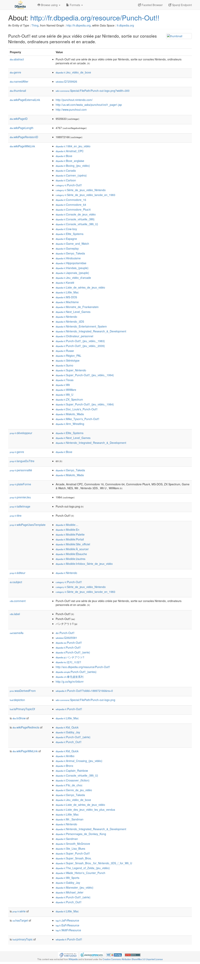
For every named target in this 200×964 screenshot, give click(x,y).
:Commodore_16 (71, 200)
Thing (34, 25)
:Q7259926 (66, 81)
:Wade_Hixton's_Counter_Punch (80, 873)
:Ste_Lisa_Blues (70, 848)
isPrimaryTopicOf (22, 709)
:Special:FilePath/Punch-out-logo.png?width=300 (92, 91)
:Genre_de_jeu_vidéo (74, 790)
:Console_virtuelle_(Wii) (75, 219)
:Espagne (66, 239)
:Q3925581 (66, 638)
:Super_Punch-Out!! (73, 853)
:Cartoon (66, 180)
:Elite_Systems (69, 234)
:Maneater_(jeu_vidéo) (74, 887)
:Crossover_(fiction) (72, 780)
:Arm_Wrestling (70, 424)
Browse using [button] (49, 5)
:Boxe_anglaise (70, 161)
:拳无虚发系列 (69, 677)
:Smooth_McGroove (73, 844)
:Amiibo (65, 756)
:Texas (64, 380)
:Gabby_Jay (68, 732)
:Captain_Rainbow (72, 770)
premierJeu (20, 497)
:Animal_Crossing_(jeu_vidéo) (79, 761)
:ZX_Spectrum (69, 399)
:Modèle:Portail (70, 539)
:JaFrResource (67, 920)
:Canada (66, 170)
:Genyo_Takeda (70, 253)
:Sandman (67, 839)
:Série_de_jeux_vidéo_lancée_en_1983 (85, 195)
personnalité (21, 470)
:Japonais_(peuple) (72, 273)
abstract (17, 59)
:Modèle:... (67, 525)
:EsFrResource (67, 925)
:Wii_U (64, 394)
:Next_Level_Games (73, 312)
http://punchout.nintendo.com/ (74, 100)
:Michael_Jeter (69, 892)
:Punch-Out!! (69, 185)
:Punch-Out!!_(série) (73, 737)
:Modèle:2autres (70, 559)
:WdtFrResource (68, 930)
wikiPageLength (21, 128)
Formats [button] (75, 5)
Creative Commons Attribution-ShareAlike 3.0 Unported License (133, 959)
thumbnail (18, 91)
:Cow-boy (66, 229)
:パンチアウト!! (70, 657)
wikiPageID (19, 119)
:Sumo (64, 365)
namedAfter (19, 81)
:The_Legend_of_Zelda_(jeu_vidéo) (83, 868)
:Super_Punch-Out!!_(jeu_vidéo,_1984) (85, 404)
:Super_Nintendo (71, 370)
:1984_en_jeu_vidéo (73, 146)
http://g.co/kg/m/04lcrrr (70, 681)
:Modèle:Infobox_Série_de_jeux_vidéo (84, 564)
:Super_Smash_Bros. (74, 858)
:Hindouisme (68, 258)
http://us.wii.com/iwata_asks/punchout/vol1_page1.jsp (89, 105)
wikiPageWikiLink (22, 146)
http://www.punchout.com (71, 109)
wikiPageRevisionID (24, 137)
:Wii (63, 385)
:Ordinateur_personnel (74, 336)
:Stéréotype (67, 360)
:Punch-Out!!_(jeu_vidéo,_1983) (80, 341)
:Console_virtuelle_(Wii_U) (77, 224)
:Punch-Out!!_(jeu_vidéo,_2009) (80, 346)
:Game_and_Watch (72, 243)
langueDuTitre (22, 461)
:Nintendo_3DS (70, 321)
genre (15, 72)
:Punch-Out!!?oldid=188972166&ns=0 (84, 691)
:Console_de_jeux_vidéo (76, 214)
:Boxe (64, 156)
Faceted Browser (152, 5)
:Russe (65, 351)
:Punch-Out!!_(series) (76, 672)
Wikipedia (73, 959)
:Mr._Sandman (69, 819)
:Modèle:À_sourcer (72, 549)
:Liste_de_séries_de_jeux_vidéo (80, 287)
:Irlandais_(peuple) (72, 268)
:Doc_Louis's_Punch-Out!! (76, 409)
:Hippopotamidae (71, 263)
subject (16, 582)
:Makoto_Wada (70, 414)
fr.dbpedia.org (125, 25)
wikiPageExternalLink (25, 100)
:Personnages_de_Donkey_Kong (81, 834)
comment (18, 601)
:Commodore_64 (71, 205)
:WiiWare (66, 390)
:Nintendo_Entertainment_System (81, 326)
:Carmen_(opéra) (71, 175)
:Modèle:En (67, 529)
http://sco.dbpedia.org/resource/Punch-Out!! (83, 667)
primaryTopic (22, 939)
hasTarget (20, 920)
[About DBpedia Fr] (20, 5)
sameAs (16, 633)
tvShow (19, 718)
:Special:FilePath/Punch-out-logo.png (85, 700)
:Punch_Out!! (68, 742)
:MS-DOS (66, 297)
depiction (17, 700)
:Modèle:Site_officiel (73, 544)
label (15, 614)
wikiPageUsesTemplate (28, 525)
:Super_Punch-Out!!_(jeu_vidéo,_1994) (85, 375)
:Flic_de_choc (69, 785)
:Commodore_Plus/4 (73, 209)
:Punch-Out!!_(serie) (73, 652)
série (19, 911)
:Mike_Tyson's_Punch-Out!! (77, 419)
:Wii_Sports (67, 878)
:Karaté (65, 282)
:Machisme (67, 302)
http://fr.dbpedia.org (78, 25)
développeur (21, 433)
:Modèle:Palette (70, 534)
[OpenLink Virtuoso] (68, 954)
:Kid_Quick (67, 727)
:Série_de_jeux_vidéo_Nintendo (81, 190)
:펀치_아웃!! (68, 662)
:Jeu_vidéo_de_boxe (73, 72)
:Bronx (64, 766)
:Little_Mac (67, 292)
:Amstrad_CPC (70, 151)
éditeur (17, 573)
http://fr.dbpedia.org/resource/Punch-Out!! (94, 17)
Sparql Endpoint (181, 5)
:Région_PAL (68, 356)
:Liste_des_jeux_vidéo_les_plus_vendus (85, 809)
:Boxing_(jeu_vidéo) (73, 166)
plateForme (20, 484)
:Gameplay (67, 248)
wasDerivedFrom (23, 691)
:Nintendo (66, 317)
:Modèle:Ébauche (71, 554)
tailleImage (20, 506)
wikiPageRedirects (25, 727)
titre (15, 515)
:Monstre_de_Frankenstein (77, 307)
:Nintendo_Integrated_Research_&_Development (91, 331)
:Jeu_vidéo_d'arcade (73, 278)
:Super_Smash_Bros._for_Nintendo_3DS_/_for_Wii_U (94, 863)
